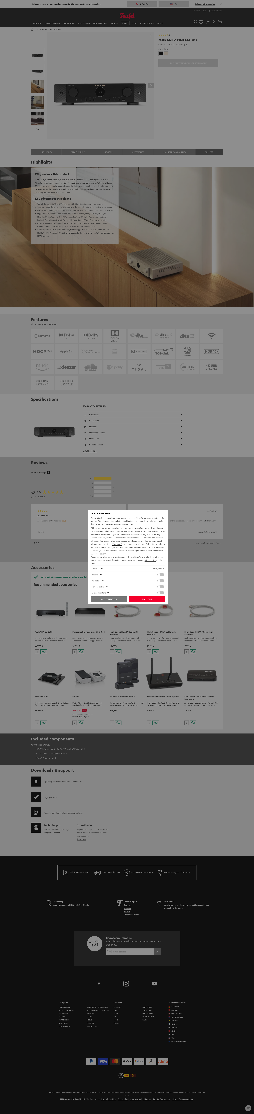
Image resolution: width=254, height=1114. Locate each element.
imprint (94, 563)
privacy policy (150, 560)
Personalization (98, 586)
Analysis (95, 574)
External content (99, 592)
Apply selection (109, 599)
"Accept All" (117, 544)
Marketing (96, 580)
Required (95, 568)
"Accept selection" (98, 553)
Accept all (147, 599)
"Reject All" (115, 534)
